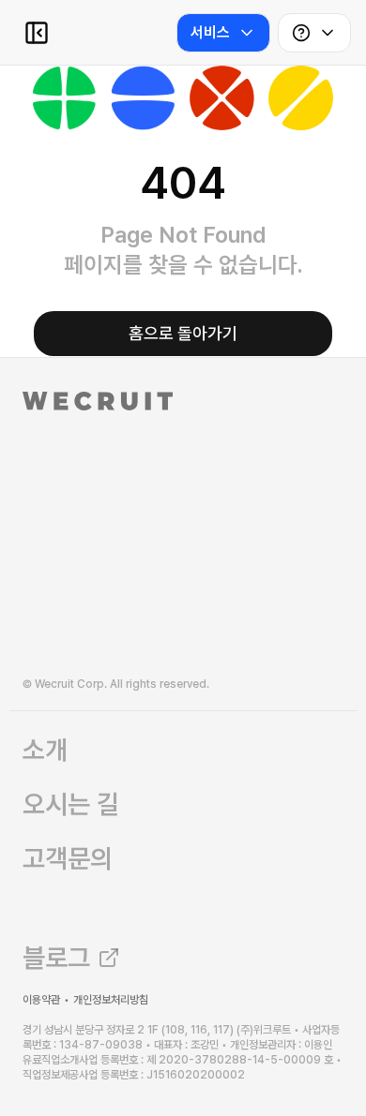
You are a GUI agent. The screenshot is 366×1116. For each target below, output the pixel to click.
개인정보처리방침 (110, 999)
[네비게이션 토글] (36, 32)
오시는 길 (71, 804)
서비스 (210, 32)
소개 (45, 750)
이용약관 (41, 999)
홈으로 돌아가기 (183, 333)
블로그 (56, 958)
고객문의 (68, 858)
